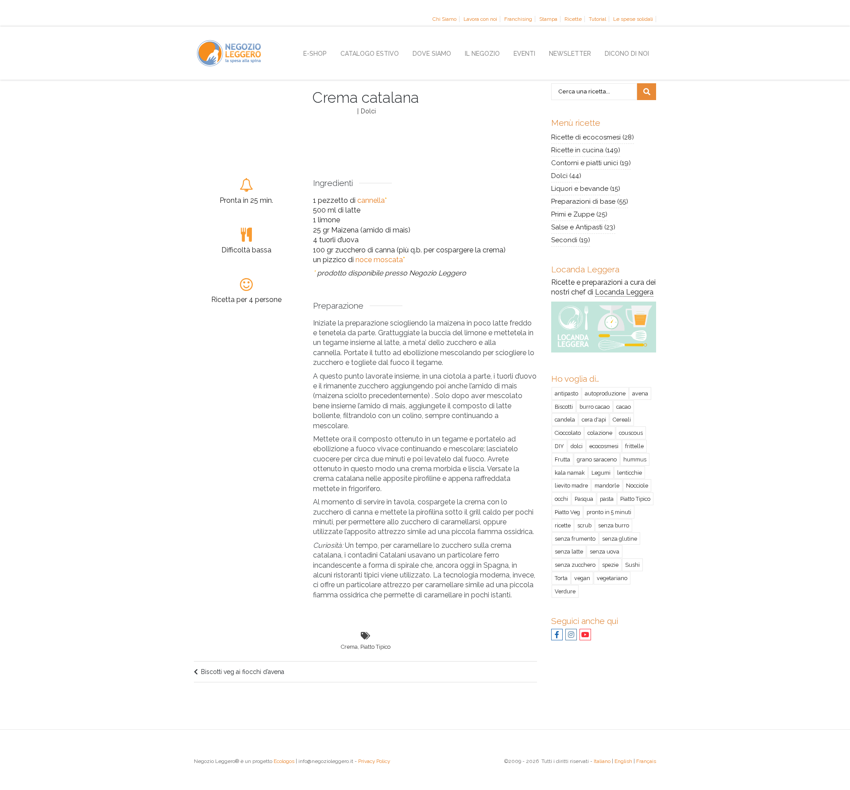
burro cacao (595, 406)
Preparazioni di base (583, 201)
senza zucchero (575, 565)
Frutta (562, 459)
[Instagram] (571, 635)
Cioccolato (568, 433)
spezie (610, 565)
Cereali (622, 419)
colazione (599, 433)
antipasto (566, 393)
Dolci (368, 111)
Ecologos (284, 761)
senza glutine (619, 538)
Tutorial (597, 19)
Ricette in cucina (577, 150)
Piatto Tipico (375, 646)
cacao (623, 406)
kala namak (570, 472)
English (623, 761)
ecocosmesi (603, 446)
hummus (634, 459)
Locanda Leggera (624, 292)
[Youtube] (585, 635)
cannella (371, 200)
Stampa (548, 19)
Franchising (518, 19)
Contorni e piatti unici (584, 163)
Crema (349, 646)
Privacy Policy (374, 761)
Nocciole (637, 485)
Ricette (573, 19)
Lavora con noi (480, 19)
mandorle (607, 485)
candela (565, 419)
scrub (584, 525)
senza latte (569, 551)
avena (640, 393)
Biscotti (564, 406)
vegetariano (612, 578)
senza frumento (575, 538)
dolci (577, 446)
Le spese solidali (633, 19)
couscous (631, 433)
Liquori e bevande (579, 189)
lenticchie (629, 472)
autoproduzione (605, 393)
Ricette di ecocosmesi (586, 137)
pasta (607, 499)
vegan (582, 578)
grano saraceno (597, 459)
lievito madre (571, 485)
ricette (563, 525)
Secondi (564, 240)
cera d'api (594, 419)
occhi (561, 499)
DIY (559, 446)
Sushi (632, 565)
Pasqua (584, 499)
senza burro (613, 525)
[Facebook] (557, 635)
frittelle (634, 446)
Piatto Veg (567, 512)
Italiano (602, 761)
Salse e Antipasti (577, 227)
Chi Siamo (444, 19)
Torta (561, 578)
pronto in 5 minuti (609, 512)
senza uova (604, 551)
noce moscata (379, 260)
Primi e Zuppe (573, 214)
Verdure (565, 591)
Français (646, 761)
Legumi (600, 472)
